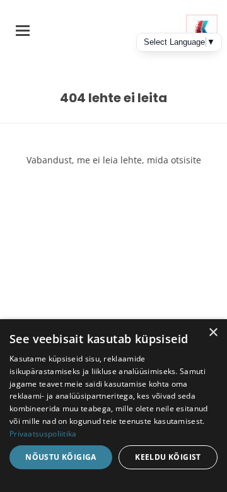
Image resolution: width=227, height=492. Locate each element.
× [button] (213, 332)
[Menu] (23, 30)
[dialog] (113, 405)
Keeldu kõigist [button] (168, 457)
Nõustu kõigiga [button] (60, 457)
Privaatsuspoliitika (43, 433)
